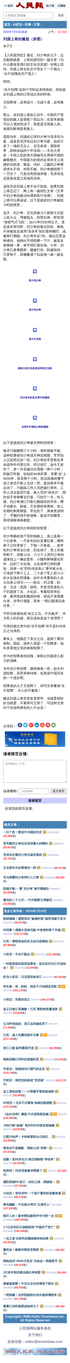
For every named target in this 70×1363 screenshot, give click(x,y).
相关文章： (12, 824)
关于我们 (35, 1335)
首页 (7, 24)
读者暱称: (10, 791)
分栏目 (17, 24)
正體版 (61, 5)
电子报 (50, 5)
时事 (28, 24)
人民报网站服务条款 (35, 1328)
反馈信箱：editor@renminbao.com (35, 1342)
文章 (37, 24)
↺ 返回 (9, 5)
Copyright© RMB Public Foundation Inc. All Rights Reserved (35, 1318)
